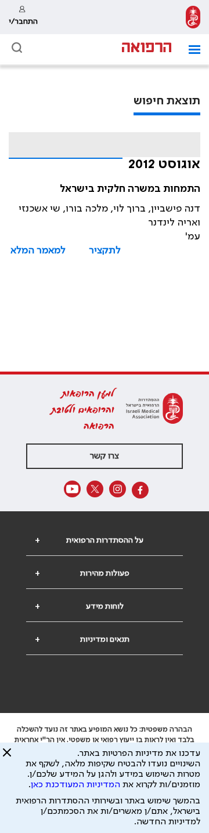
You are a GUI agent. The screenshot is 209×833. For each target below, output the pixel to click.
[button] (190, 49)
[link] (193, 17)
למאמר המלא (38, 250)
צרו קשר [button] (104, 456)
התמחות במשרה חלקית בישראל (130, 189)
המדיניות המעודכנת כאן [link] (75, 785)
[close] (7, 757)
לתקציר (105, 250)
